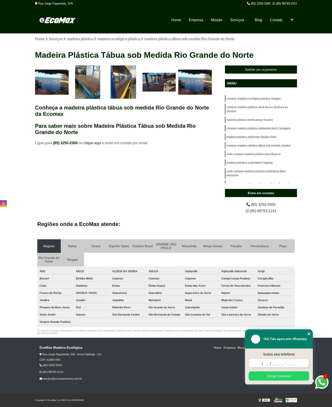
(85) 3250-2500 (260, 3)
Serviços (237, 20)
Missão (216, 20)
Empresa (196, 20)
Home (176, 20)
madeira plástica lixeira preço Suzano (250, 119)
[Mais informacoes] (292, 20)
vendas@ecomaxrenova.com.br (62, 378)
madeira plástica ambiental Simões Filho (251, 137)
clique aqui (92, 143)
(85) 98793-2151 (286, 3)
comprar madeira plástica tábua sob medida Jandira (258, 145)
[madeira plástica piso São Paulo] (52, 82)
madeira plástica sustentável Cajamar (250, 162)
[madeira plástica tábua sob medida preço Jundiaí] (123, 82)
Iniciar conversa (279, 376)
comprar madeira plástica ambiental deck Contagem (259, 128)
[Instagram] (3, 203)
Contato (276, 20)
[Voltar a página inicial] (57, 20)
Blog (258, 20)
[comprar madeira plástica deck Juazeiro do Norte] (195, 82)
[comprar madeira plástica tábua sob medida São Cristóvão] (88, 82)
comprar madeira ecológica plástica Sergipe (254, 98)
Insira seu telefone (279, 354)
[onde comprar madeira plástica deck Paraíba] (159, 82)
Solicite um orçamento (261, 69)
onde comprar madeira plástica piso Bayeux (254, 154)
